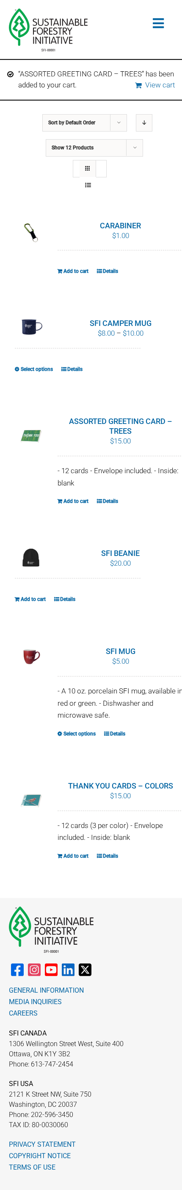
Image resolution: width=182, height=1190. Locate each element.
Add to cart (75, 271)
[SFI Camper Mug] (31, 326)
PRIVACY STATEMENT (42, 1144)
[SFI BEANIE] (31, 557)
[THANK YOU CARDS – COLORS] (31, 801)
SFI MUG (120, 651)
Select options (37, 369)
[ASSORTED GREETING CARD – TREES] (31, 436)
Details (110, 271)
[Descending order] (144, 123)
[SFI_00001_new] (48, 12)
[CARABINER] (31, 232)
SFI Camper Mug (121, 323)
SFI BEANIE (120, 553)
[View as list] (88, 185)
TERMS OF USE (32, 1167)
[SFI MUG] (31, 658)
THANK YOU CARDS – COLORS (120, 785)
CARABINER (120, 225)
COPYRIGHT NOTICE (40, 1156)
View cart (160, 85)
